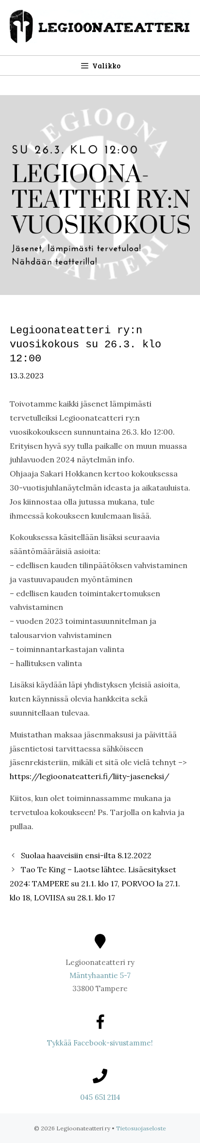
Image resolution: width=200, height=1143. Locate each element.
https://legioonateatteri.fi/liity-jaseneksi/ (89, 776)
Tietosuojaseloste (141, 1128)
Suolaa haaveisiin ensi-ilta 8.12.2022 (86, 855)
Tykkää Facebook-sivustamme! (100, 1042)
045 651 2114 (100, 1097)
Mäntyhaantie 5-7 (100, 975)
